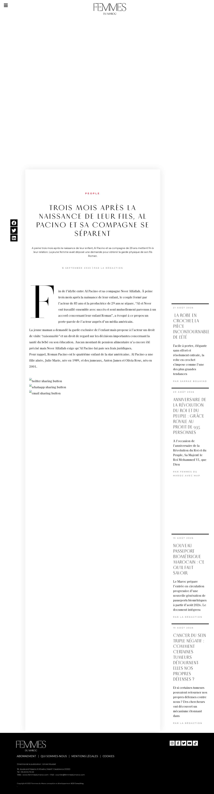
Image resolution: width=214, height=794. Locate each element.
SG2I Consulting (77, 783)
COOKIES (108, 756)
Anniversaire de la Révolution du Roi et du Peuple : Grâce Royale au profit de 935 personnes (189, 416)
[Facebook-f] (177, 743)
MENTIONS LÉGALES (84, 756)
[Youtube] (189, 743)
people (92, 193)
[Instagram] (172, 743)
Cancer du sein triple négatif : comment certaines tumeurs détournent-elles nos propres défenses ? (189, 657)
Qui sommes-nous (54, 756)
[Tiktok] (195, 743)
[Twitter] (183, 743)
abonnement (26, 756)
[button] (14, 222)
